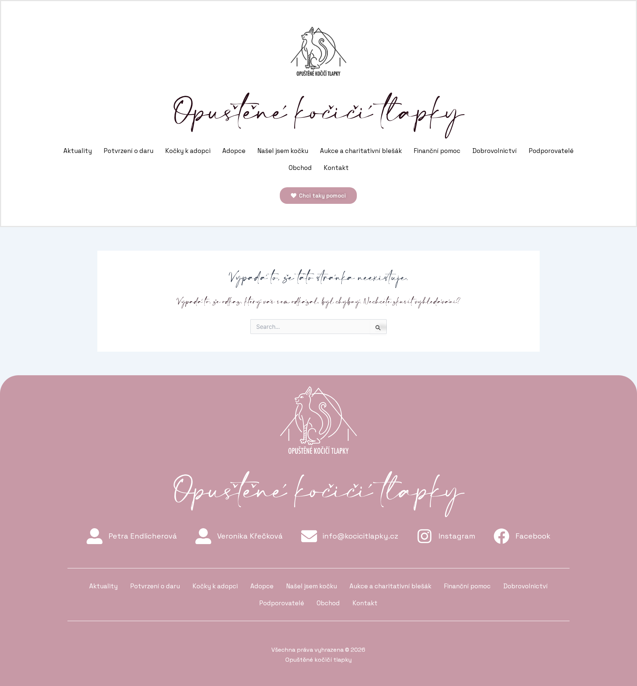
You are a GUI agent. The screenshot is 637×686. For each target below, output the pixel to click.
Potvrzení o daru (128, 151)
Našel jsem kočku (282, 151)
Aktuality (77, 151)
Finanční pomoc (437, 151)
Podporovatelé (551, 151)
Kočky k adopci (187, 151)
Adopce (234, 151)
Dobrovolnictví (494, 151)
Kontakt (336, 168)
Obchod (300, 168)
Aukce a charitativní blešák (361, 151)
